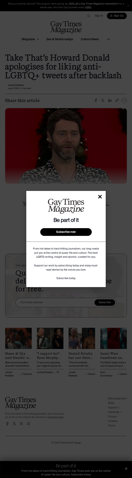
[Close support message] (100, 196)
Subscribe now (66, 232)
